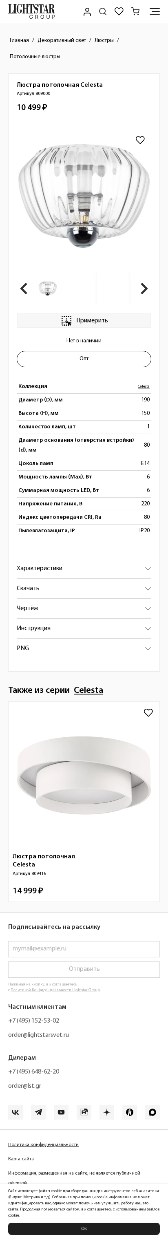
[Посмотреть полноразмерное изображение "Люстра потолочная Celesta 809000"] (84, 196)
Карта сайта (21, 1159)
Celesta (144, 386)
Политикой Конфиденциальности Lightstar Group (55, 990)
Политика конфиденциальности (43, 1144)
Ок (84, 1228)
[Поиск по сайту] (103, 11)
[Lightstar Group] (31, 11)
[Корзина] (135, 11)
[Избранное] (119, 11)
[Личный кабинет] (86, 11)
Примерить (92, 320)
